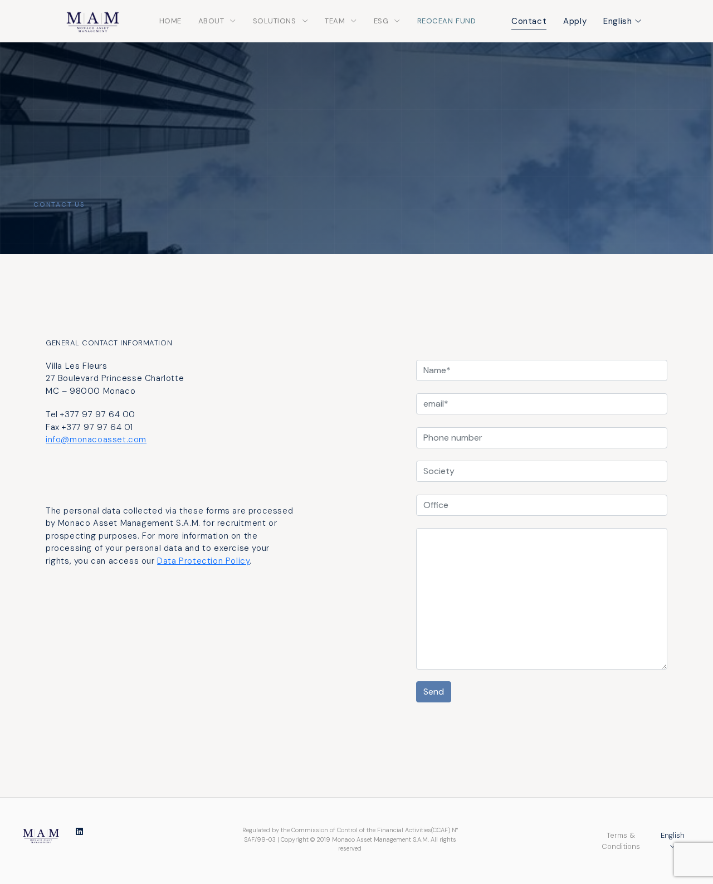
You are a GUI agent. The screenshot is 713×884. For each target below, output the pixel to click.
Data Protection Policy (203, 560)
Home (170, 21)
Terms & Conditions (621, 841)
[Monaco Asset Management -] (41, 834)
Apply (575, 21)
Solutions (274, 21)
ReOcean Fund (446, 21)
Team (335, 21)
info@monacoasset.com (96, 439)
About (211, 21)
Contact (528, 21)
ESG (381, 21)
